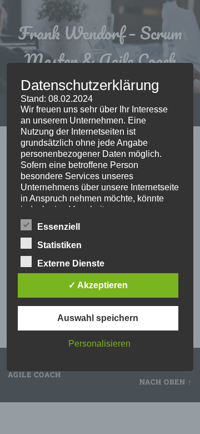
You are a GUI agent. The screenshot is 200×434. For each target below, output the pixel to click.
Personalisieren (99, 343)
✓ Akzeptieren (98, 285)
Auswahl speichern (97, 318)
